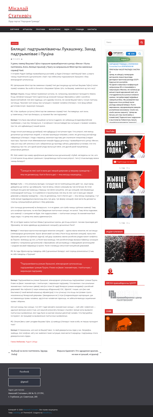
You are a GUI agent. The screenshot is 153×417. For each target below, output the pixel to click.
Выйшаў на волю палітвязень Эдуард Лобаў (29, 353)
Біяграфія (14, 29)
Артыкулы (27, 29)
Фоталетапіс (55, 29)
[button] (70, 29)
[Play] (126, 147)
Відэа (66, 29)
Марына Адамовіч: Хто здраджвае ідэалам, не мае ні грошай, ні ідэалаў (77, 353)
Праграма (40, 29)
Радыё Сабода (31, 342)
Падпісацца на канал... (126, 162)
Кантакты (92, 29)
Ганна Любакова (18, 342)
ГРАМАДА (80, 29)
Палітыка (15, 43)
